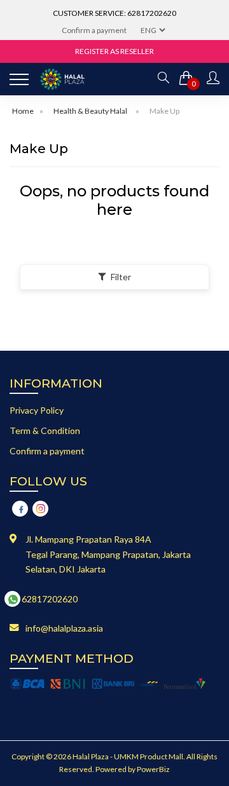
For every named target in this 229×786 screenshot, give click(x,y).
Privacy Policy (37, 410)
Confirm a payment (94, 30)
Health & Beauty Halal (90, 111)
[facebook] (20, 509)
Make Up (164, 111)
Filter (121, 276)
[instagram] (40, 509)
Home (23, 111)
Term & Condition (45, 430)
